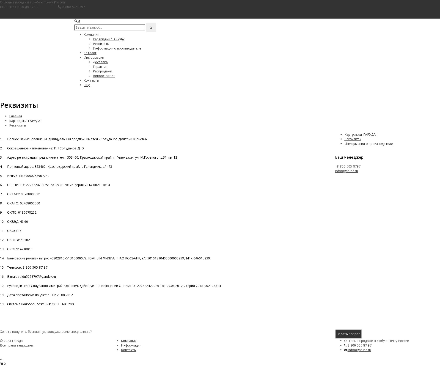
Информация (94, 57)
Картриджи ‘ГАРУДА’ (108, 39)
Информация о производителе (117, 48)
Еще (87, 85)
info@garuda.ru (346, 171)
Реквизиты (101, 43)
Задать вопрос (348, 334)
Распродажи (102, 71)
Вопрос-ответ (104, 76)
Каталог (90, 53)
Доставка (100, 62)
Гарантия (100, 66)
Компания (91, 34)
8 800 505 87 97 (359, 345)
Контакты (91, 80)
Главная (15, 116)
